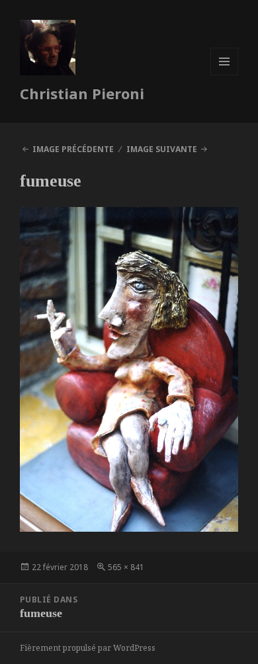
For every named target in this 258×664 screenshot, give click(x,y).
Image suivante (161, 149)
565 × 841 (126, 567)
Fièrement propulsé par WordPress (87, 647)
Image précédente (73, 149)
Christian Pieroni (82, 93)
